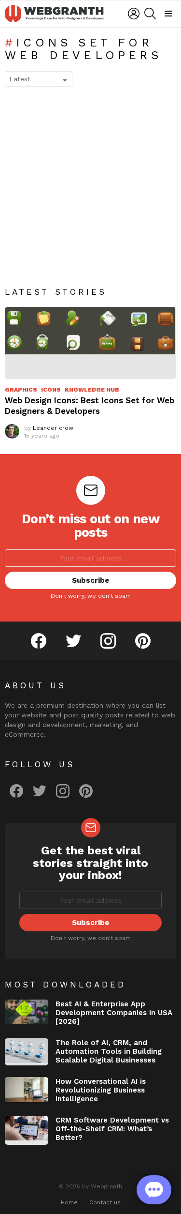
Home (69, 1202)
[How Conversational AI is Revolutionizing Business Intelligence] (26, 1089)
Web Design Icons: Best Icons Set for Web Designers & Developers (89, 405)
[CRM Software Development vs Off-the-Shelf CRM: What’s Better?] (26, 1130)
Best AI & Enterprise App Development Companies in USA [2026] (114, 1013)
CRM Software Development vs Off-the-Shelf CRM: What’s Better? (112, 1129)
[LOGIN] (133, 13)
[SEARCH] (150, 13)
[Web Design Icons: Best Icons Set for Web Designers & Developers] (90, 343)
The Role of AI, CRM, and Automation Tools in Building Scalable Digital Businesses (109, 1051)
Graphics (21, 389)
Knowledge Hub (92, 389)
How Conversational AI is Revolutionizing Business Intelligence (101, 1090)
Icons (51, 389)
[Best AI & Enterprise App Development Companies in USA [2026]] (26, 1012)
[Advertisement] (90, 199)
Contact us (105, 1202)
